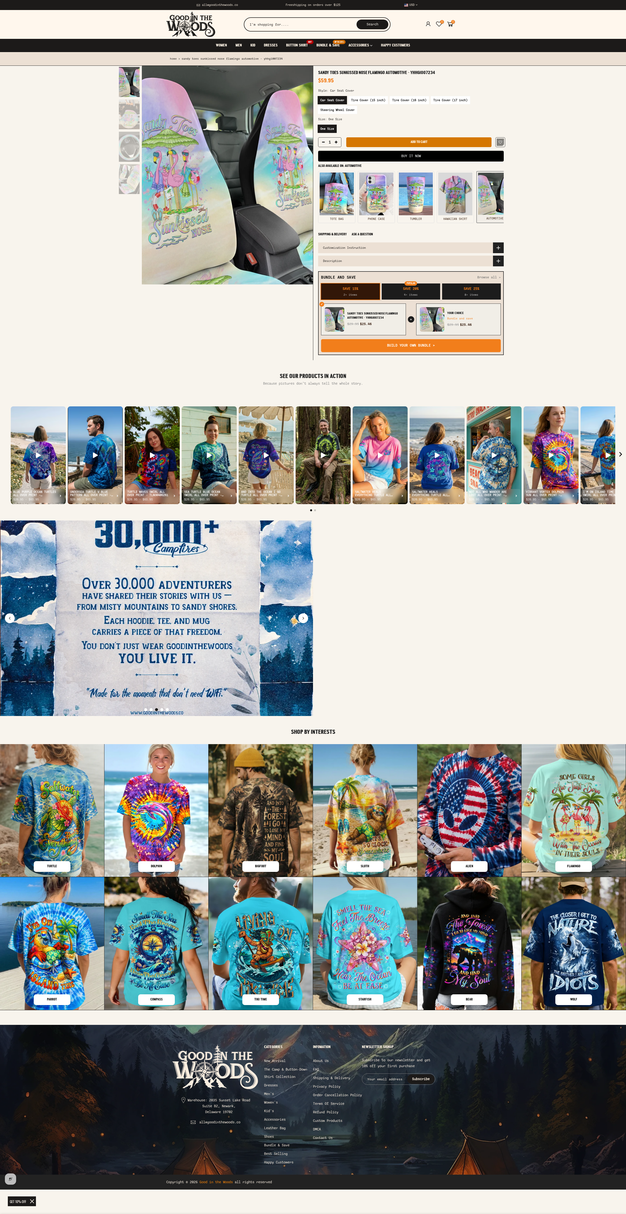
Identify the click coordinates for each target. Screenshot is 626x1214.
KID (252, 45)
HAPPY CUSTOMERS (395, 45)
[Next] (304, 175)
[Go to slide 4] (161, 709)
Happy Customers (278, 1162)
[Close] (32, 1201)
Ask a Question (362, 234)
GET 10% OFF (18, 1201)
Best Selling (276, 1154)
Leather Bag (275, 1128)
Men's (269, 1094)
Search (372, 24)
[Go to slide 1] (145, 709)
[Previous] (150, 175)
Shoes (269, 1136)
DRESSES (271, 45)
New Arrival (275, 1061)
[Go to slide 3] (156, 709)
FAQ (316, 1069)
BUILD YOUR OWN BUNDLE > (411, 345)
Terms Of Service (328, 1104)
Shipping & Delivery (332, 234)
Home (173, 58)
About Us (321, 1061)
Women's (271, 1102)
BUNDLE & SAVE (330, 44)
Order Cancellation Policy (337, 1095)
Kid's (269, 1111)
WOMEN (221, 45)
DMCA (317, 1129)
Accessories (275, 1119)
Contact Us (323, 1138)
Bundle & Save (277, 1145)
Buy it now (411, 156)
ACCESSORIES (358, 45)
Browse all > (489, 277)
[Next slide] (303, 618)
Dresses (271, 1085)
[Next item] (620, 455)
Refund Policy (325, 1112)
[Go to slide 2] (151, 709)
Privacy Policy (326, 1086)
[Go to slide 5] (167, 709)
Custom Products (327, 1121)
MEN (238, 45)
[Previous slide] (10, 618)
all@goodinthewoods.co (220, 5)
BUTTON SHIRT (299, 44)
